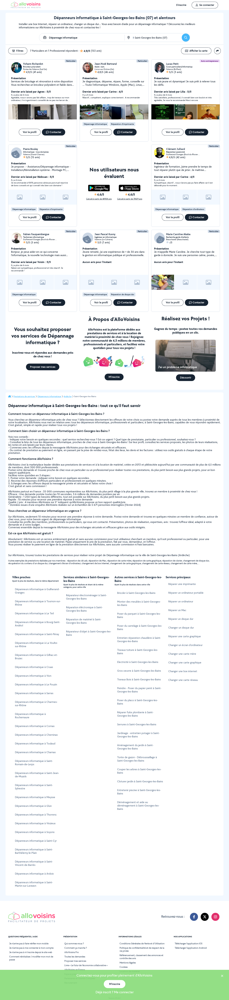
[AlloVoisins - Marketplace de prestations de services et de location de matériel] (25, 7)
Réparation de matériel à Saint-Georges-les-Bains (83, 621)
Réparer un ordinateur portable (186, 592)
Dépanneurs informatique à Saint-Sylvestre (34, 786)
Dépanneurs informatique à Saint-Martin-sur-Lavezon (34, 884)
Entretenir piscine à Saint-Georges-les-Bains (139, 791)
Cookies (124, 966)
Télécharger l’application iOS (188, 943)
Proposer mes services (75, 960)
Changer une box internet (182, 671)
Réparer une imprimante (182, 584)
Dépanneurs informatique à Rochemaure (30, 715)
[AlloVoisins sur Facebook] (194, 917)
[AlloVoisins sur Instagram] (215, 917)
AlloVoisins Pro (71, 952)
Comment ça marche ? (75, 947)
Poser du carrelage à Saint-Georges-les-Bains (139, 627)
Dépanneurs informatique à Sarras (34, 693)
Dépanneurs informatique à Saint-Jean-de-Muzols (37, 774)
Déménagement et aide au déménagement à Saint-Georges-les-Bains (138, 805)
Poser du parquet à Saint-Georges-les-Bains (139, 615)
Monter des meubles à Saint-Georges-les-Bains (139, 603)
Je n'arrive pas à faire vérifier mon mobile (28, 943)
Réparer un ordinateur (180, 601)
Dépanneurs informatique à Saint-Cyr (36, 841)
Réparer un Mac (177, 610)
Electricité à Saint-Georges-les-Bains (137, 662)
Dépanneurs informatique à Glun (33, 806)
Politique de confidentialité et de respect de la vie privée (142, 949)
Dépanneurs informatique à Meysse (35, 797)
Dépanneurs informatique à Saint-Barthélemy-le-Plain (34, 851)
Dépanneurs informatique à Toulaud (35, 743)
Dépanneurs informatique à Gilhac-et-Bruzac (36, 656)
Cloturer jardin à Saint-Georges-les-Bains (140, 781)
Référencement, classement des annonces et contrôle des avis (141, 957)
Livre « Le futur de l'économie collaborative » (86, 965)
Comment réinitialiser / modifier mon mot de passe (31, 958)
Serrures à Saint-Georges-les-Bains (136, 724)
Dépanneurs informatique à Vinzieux (35, 823)
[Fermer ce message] (222, 976)
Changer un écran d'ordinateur (185, 645)
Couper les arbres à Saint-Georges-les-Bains (139, 771)
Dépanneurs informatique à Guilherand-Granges (37, 590)
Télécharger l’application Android (191, 947)
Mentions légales (128, 962)
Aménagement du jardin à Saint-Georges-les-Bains (135, 746)
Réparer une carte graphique (184, 636)
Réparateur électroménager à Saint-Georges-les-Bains (86, 596)
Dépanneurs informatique (49, 396)
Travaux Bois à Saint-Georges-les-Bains (139, 679)
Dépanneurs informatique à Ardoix (34, 873)
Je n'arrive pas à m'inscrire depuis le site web (30, 952)
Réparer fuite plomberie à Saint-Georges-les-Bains (135, 714)
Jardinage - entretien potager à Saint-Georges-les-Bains (138, 734)
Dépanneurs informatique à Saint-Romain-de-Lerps (34, 762)
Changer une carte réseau (183, 680)
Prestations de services (24, 396)
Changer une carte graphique (184, 662)
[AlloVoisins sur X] (205, 917)
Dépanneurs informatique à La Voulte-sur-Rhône (36, 644)
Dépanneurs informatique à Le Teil (34, 613)
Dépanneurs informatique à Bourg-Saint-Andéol (37, 623)
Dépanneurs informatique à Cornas (34, 726)
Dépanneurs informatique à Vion (33, 676)
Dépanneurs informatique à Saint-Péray (37, 634)
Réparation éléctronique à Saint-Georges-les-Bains (84, 609)
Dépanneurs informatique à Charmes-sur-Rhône (36, 703)
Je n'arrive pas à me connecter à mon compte (31, 947)
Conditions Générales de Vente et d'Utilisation (142, 943)
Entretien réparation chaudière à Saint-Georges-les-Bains (139, 639)
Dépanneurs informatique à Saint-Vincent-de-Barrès (34, 863)
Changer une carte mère (182, 654)
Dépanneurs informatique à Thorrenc (36, 814)
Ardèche (68, 396)
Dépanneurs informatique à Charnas (35, 752)
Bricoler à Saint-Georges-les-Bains (136, 593)
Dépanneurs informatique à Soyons (34, 832)
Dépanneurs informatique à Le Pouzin (36, 684)
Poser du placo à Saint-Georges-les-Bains (137, 701)
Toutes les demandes (74, 956)
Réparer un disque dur (180, 619)
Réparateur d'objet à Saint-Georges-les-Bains (88, 633)
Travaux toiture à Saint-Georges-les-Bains (137, 651)
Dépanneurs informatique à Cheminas (36, 735)
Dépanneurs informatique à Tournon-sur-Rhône (38, 603)
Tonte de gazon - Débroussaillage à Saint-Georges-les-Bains (137, 758)
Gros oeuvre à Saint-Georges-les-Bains (139, 670)
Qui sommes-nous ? (74, 943)
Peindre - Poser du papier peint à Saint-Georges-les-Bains (139, 689)
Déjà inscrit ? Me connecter (115, 992)
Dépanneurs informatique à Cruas (34, 667)
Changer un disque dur (181, 627)
